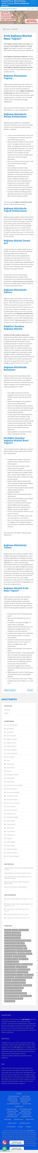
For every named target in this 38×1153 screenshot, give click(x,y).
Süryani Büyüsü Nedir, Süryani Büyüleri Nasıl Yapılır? (18, 904)
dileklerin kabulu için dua (11, 959)
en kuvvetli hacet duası (24, 969)
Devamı (30, 690)
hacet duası (8, 980)
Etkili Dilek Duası (29, 975)
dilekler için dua (23, 959)
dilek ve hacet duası (27, 964)
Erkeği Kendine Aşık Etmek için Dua (16, 909)
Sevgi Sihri (10, 838)
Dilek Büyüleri (11, 778)
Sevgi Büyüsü (11, 835)
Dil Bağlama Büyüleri (13, 775)
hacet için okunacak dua (19, 980)
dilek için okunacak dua (19, 956)
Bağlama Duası (11, 743)
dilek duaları (21, 953)
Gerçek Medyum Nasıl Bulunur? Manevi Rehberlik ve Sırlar (18, 868)
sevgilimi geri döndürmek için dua (14, 998)
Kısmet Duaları (11, 806)
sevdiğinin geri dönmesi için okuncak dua (15, 993)
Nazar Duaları (11, 821)
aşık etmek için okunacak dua (12, 938)
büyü (25, 948)
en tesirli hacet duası (22, 972)
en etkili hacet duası (21, 967)
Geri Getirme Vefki (12, 796)
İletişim (6, 713)
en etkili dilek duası (10, 967)
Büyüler (9, 771)
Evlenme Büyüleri (12, 789)
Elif (28, 918)
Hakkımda (7, 710)
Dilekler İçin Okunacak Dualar (12, 964)
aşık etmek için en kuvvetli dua (12, 935)
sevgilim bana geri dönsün (12, 996)
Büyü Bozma (10, 764)
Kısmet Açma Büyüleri (13, 803)
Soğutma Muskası (12, 853)
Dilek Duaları (10, 782)
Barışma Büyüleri (12, 750)
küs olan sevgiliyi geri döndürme (13, 985)
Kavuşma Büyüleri (12, 799)
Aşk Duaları (10, 732)
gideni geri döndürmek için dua (23, 977)
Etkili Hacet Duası (9, 977)
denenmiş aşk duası (10, 951)
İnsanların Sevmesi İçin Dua (14, 914)
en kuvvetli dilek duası (10, 969)
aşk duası (14, 930)
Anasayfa (7, 29)
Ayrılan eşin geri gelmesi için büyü (16, 899)
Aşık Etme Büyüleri (12, 725)
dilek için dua (8, 956)
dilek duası (29, 953)
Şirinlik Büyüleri (11, 842)
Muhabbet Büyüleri (12, 817)
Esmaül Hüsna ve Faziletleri (15, 785)
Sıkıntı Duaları (11, 845)
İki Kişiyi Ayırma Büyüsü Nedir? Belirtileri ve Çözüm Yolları (17, 882)
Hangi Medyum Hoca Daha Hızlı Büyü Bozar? (17, 873)
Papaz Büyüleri (11, 824)
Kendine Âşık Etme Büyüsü (9, 9)
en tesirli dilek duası (10, 972)
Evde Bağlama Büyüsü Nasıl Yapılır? (18, 37)
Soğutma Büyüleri (12, 849)
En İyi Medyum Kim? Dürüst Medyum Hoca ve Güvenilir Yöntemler (18, 877)
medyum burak (27, 985)
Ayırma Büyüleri (11, 736)
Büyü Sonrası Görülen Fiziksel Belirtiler (15, 887)
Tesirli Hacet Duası (10, 1001)
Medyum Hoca (11, 814)
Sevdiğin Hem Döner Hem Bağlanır (14, 988)
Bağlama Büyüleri (10, 690)
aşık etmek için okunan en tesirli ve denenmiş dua (18, 940)
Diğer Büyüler (19, 1106)
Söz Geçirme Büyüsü (13, 856)
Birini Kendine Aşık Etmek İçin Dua (13, 948)
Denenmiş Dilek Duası (10, 953)
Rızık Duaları (10, 828)
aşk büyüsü (8, 930)
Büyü (8, 760)
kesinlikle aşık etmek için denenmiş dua (15, 982)
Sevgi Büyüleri (11, 831)
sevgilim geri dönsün (25, 996)
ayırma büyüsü (30, 1130)
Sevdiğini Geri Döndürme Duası (13, 990)
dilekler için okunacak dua (11, 961)
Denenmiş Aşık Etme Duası (24, 951)
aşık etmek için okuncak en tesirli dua (14, 943)
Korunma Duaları (12, 810)
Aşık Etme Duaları (23, 930)
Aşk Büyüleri (10, 728)
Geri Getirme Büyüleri (13, 792)
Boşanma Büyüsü (12, 753)
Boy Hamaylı (10, 757)
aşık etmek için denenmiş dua (12, 932)
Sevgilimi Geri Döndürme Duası (15, 918)
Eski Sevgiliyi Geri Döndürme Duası (14, 975)
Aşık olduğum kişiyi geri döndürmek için (15, 946)
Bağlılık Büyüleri (11, 746)
